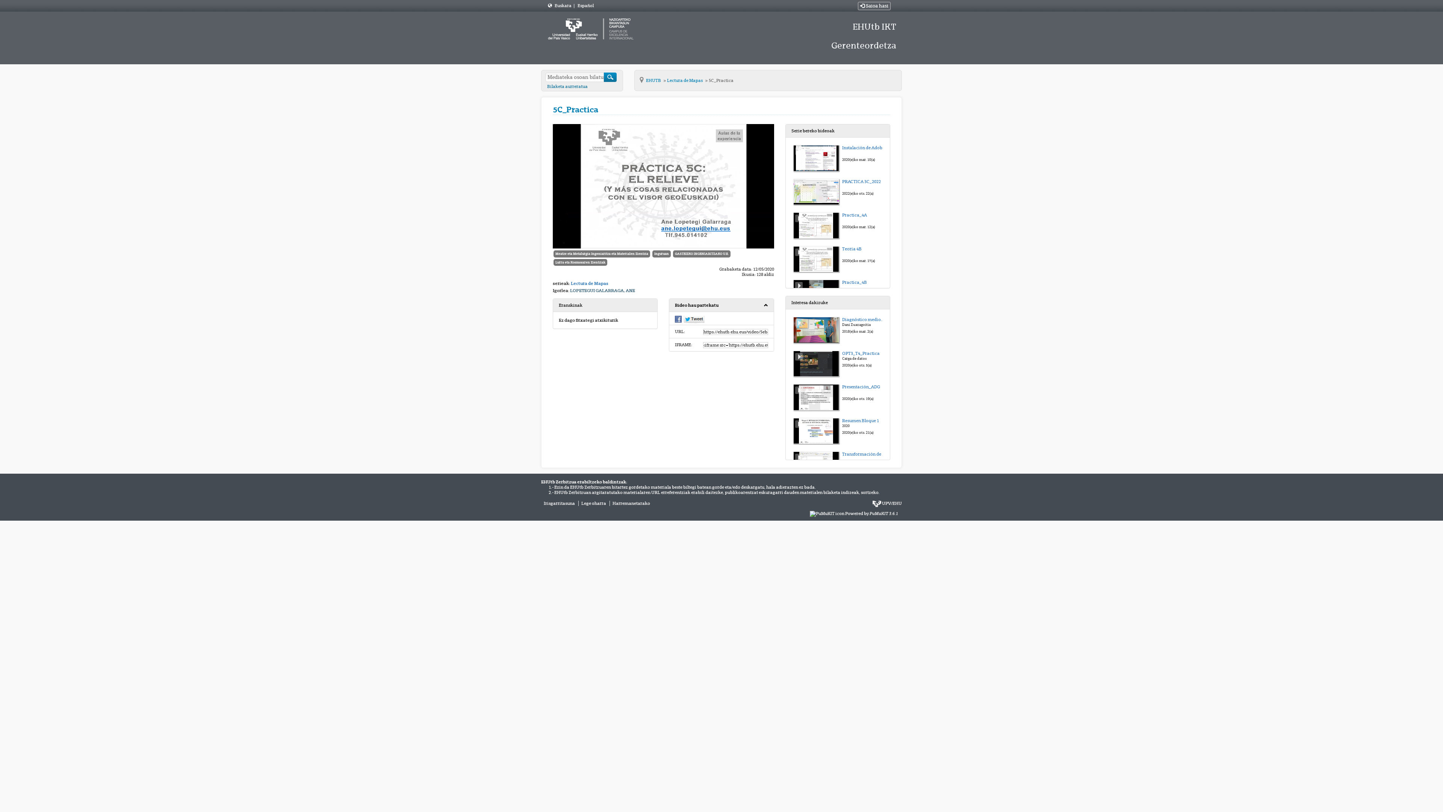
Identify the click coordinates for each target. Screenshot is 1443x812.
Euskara (563, 5)
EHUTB (654, 80)
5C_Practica (721, 80)
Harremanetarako (631, 503)
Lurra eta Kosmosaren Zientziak (580, 262)
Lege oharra (593, 503)
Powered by (871, 513)
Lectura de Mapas (685, 80)
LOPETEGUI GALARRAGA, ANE (602, 290)
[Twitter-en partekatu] (694, 319)
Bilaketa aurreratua (567, 86)
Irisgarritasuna (559, 503)
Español (586, 5)
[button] (721, 305)
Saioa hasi (876, 6)
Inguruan (661, 254)
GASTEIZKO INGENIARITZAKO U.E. (702, 254)
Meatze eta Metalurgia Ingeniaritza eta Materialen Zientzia (601, 254)
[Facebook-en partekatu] (678, 318)
